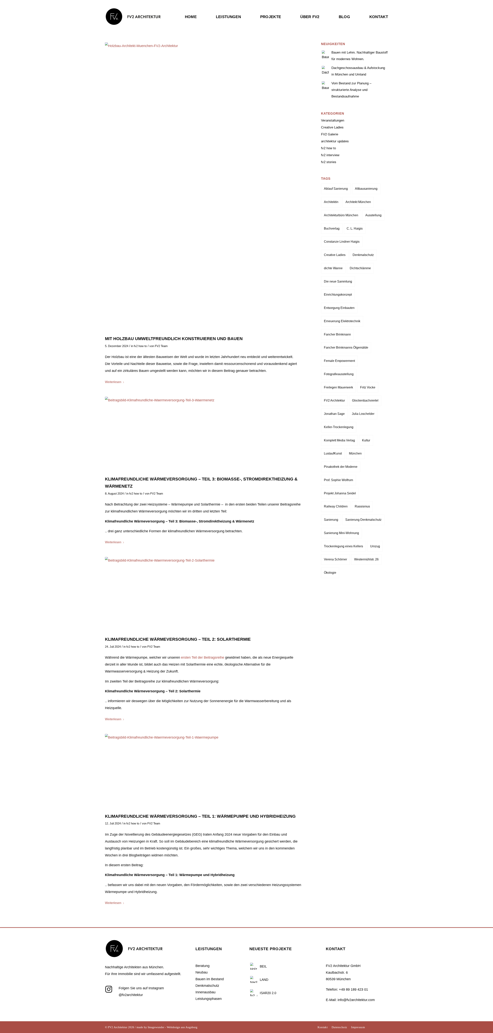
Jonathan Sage (334, 413)
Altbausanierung (366, 188)
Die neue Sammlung (338, 281)
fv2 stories (328, 162)
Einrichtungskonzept (338, 294)
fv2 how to (140, 346)
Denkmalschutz (363, 255)
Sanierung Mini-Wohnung (341, 533)
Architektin (331, 202)
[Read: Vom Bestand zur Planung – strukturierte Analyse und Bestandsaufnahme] (325, 84)
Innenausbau (205, 992)
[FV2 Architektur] (133, 24)
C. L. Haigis (355, 228)
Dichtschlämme (360, 268)
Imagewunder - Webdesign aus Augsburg (172, 1027)
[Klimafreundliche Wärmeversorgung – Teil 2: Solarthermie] (203, 594)
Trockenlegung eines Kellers (343, 546)
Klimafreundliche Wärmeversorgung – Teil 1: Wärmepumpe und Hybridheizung (200, 816)
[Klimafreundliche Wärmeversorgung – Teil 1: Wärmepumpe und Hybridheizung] (203, 771)
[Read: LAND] (253, 979)
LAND (264, 980)
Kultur (366, 440)
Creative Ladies (332, 127)
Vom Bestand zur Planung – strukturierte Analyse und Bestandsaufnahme (351, 89)
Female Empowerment (339, 360)
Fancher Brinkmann (337, 334)
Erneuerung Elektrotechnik (342, 321)
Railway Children (336, 506)
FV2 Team (161, 346)
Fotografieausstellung (339, 374)
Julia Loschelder (363, 413)
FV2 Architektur (334, 400)
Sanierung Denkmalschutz (363, 519)
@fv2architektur (131, 995)
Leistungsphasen (208, 999)
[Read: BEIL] (253, 966)
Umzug (375, 546)
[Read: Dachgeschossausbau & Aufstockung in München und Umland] (325, 69)
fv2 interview (330, 155)
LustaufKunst (333, 453)
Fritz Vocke (367, 387)
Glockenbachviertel (365, 400)
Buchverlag (332, 228)
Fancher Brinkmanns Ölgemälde (346, 347)
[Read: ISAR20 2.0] (253, 992)
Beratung (202, 966)
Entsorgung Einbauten (339, 307)
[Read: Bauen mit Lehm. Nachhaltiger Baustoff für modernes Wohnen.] (325, 53)
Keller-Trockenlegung (338, 427)
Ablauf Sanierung (336, 188)
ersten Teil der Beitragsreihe (202, 657)
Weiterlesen (113, 382)
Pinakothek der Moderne (340, 466)
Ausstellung (373, 215)
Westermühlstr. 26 (366, 559)
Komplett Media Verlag (339, 440)
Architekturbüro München (341, 215)
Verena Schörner (335, 559)
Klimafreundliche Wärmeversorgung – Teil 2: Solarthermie (178, 639)
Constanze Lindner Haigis (342, 241)
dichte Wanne (333, 268)
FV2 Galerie (329, 134)
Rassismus (362, 506)
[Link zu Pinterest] (385, 1027)
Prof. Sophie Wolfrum (338, 480)
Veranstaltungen (332, 120)
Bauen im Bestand (209, 979)
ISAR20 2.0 (268, 993)
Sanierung (331, 519)
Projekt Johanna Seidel (340, 493)
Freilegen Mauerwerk (338, 387)
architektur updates (335, 141)
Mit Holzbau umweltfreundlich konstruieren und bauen (174, 338)
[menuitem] (195, 24)
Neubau (201, 972)
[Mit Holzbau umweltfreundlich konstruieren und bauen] (203, 186)
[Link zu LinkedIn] (379, 1027)
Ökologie (330, 572)
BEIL (263, 966)
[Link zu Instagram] (373, 1027)
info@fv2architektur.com (356, 1000)
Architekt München (358, 202)
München (355, 453)
